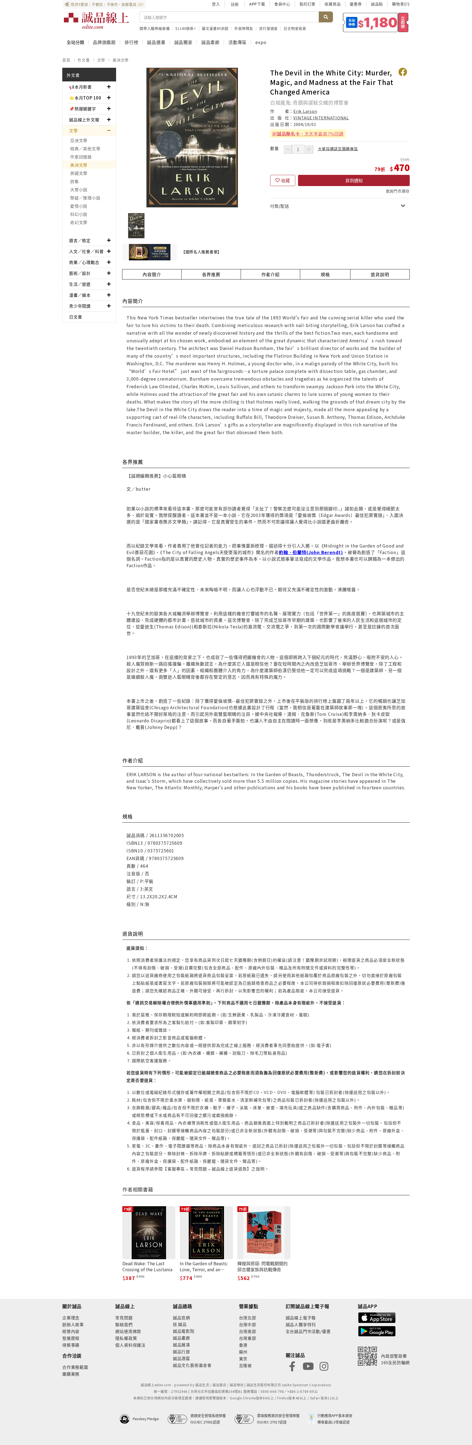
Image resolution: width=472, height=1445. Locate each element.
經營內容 (70, 1331)
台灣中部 (247, 1324)
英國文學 (78, 173)
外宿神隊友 (243, 28)
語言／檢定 (80, 240)
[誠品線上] (96, 20)
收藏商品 (332, 4)
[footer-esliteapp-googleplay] (377, 1331)
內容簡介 (152, 274)
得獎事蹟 (70, 1345)
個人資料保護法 (130, 1345)
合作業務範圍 (75, 1367)
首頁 (66, 60)
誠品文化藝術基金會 (192, 1365)
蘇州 (243, 1352)
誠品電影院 (183, 1331)
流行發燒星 (268, 28)
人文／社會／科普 (86, 251)
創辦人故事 (73, 1324)
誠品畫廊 (210, 42)
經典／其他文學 (85, 148)
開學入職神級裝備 (155, 28)
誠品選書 (156, 42)
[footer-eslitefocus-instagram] (324, 1366)
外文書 (84, 60)
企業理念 (70, 1317)
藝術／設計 (80, 273)
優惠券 (356, 4)
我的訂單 (307, 4)
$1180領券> (185, 28)
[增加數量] (309, 149)
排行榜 (131, 42)
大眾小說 (78, 189)
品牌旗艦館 (104, 42)
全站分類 (75, 42)
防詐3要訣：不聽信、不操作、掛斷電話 (107, 4)
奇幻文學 (78, 222)
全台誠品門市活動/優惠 (308, 1331)
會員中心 (282, 4)
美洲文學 (121, 60)
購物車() (401, 4)
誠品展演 (181, 1344)
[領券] (376, 22)
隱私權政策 (126, 1338)
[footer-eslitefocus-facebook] (292, 1366)
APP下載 (257, 4)
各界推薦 (211, 274)
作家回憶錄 (81, 157)
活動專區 (237, 42)
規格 (325, 274)
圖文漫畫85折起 (215, 28)
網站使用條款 (128, 1331)
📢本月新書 (80, 87)
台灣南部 (247, 1331)
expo (260, 42)
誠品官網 (181, 1317)
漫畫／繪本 (80, 295)
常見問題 (123, 1317)
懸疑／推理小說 (85, 198)
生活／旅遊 (80, 284)
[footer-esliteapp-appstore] (377, 1317)
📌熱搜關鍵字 (82, 108)
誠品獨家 (183, 42)
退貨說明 (380, 274)
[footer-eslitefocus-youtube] (308, 1366)
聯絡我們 (123, 1324)
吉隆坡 (245, 1365)
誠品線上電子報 (301, 1317)
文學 (101, 60)
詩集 (74, 181)
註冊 (234, 4)
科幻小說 (78, 214)
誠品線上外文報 (84, 119)
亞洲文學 (78, 140)
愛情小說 (78, 206)
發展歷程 (70, 1338)
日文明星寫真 (295, 28)
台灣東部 (247, 1338)
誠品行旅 (181, 1351)
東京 (243, 1358)
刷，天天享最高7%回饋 (308, 133)
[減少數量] (287, 149)
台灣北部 (247, 1317)
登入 (216, 4)
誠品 (182, 1324)
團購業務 (70, 1374)
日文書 (75, 317)
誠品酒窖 (181, 1358)
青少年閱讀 (80, 306)
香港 (243, 1345)
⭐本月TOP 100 (85, 98)
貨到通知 (354, 180)
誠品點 (377, 4)
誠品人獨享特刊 (301, 1324)
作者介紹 (270, 274)
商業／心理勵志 (84, 262)
